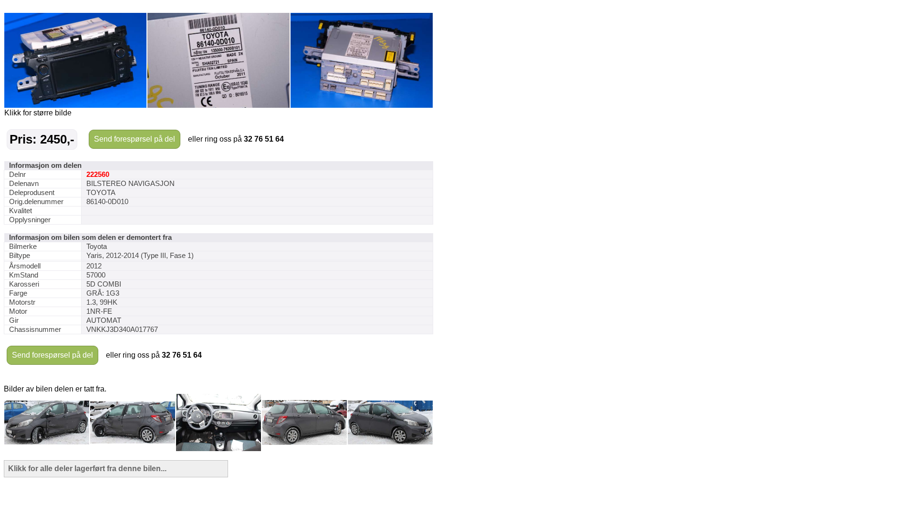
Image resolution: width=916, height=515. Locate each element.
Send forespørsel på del (134, 139)
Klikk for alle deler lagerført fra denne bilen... (87, 468)
